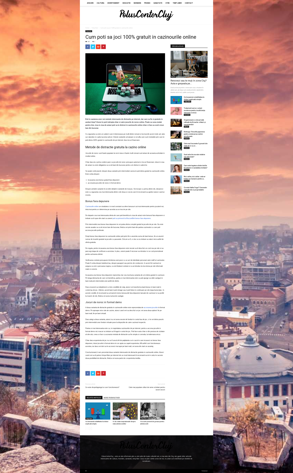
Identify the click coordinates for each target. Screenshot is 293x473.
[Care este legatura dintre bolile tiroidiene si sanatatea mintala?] (176, 168)
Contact (189, 3)
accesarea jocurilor (151, 307)
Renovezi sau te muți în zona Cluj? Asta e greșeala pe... (189, 82)
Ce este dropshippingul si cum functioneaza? (102, 387)
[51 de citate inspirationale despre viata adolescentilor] (125, 411)
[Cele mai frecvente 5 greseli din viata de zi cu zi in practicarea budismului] (176, 146)
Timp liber (177, 3)
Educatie (126, 3)
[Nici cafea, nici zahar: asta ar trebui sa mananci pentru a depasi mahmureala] (176, 179)
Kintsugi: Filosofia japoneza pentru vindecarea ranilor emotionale (194, 134)
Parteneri (205, 471)
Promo (147, 3)
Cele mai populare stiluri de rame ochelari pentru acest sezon (147, 388)
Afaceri (90, 3)
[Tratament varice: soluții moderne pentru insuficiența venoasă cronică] (176, 111)
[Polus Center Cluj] (146, 15)
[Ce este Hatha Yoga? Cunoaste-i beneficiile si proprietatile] (176, 190)
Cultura (100, 3)
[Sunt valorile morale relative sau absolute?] (176, 157)
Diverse (186, 138)
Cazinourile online (92, 206)
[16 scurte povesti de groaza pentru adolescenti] (152, 411)
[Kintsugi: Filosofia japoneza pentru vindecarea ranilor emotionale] (176, 135)
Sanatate (157, 3)
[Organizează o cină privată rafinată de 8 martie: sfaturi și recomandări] (176, 123)
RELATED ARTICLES (94, 398)
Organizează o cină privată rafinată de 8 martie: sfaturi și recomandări (195, 122)
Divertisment (113, 3)
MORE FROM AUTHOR (112, 398)
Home (87, 28)
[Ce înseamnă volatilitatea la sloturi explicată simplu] (97, 411)
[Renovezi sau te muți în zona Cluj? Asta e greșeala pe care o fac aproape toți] (189, 64)
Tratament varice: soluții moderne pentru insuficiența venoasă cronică (194, 110)
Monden (137, 3)
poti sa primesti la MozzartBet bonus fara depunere (132, 218)
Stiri (167, 3)
